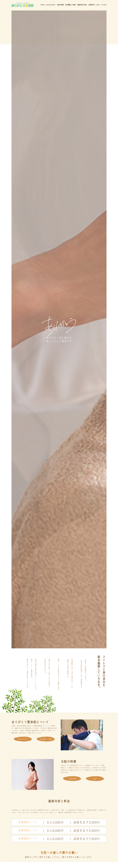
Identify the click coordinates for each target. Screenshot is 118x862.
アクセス (104, 4)
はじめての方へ (50, 4)
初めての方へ (23, 739)
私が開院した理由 (70, 4)
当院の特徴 (60, 4)
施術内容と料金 (82, 4)
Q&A (98, 4)
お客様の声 (91, 4)
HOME (43, 4)
